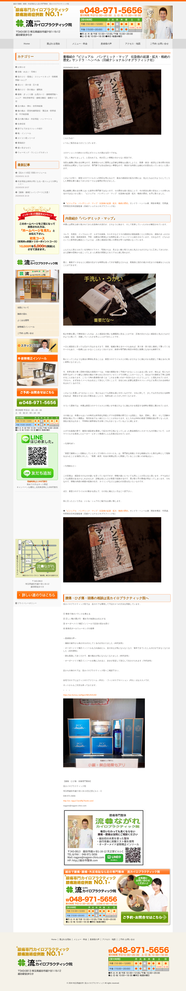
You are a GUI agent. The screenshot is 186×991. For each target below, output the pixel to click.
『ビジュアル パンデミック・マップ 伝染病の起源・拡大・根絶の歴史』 (97, 203)
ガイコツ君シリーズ (26, 138)
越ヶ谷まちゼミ (24, 148)
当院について (23, 307)
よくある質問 (23, 320)
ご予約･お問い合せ (159, 44)
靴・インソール (24, 133)
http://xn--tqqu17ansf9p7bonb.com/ (78, 801)
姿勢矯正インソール (26, 327)
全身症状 (21, 124)
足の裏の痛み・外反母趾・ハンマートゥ (35, 119)
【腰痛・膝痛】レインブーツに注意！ (34, 192)
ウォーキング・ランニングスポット (33, 152)
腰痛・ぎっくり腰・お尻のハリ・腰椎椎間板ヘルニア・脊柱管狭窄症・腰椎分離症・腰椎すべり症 (36, 97)
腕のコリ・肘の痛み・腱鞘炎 (30, 89)
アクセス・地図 (132, 44)
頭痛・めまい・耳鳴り (27, 72)
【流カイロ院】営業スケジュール (32, 173)
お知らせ (21, 67)
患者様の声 (106, 44)
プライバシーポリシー (27, 603)
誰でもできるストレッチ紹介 (30, 128)
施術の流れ (22, 314)
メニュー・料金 (79, 44)
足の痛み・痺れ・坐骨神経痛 (30, 106)
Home (27, 44)
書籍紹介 (21, 143)
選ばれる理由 (53, 44)
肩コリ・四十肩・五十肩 (28, 85)
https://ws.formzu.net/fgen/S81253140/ (80, 695)
